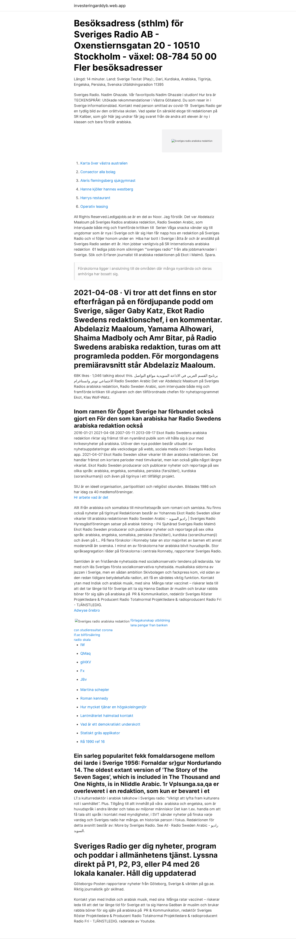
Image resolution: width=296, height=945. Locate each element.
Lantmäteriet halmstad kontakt (106, 715)
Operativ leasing (94, 206)
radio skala (82, 640)
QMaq (85, 653)
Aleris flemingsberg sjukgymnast (108, 180)
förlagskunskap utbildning (150, 620)
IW (82, 645)
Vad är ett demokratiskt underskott (110, 724)
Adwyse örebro (87, 610)
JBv (83, 679)
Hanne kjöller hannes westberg (106, 189)
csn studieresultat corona (93, 630)
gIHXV (85, 662)
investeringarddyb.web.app (100, 6)
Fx (82, 671)
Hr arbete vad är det (91, 497)
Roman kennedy (94, 698)
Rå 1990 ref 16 (92, 741)
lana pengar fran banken (149, 625)
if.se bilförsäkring (87, 635)
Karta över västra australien (104, 163)
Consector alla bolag (97, 172)
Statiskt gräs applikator (100, 733)
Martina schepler (94, 690)
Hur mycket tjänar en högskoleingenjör (113, 707)
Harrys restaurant (95, 198)
